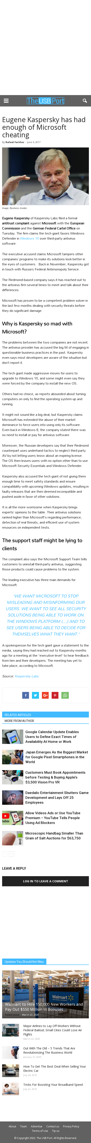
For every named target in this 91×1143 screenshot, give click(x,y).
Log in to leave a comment (45, 881)
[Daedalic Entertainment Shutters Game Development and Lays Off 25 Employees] (12, 797)
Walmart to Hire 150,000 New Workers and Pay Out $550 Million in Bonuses (44, 1007)
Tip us (55, 1131)
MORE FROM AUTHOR (19, 721)
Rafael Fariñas (15, 142)
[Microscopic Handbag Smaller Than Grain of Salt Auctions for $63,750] (12, 838)
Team (23, 1126)
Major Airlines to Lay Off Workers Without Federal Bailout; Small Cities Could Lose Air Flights (52, 1030)
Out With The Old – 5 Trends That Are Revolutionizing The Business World (49, 1050)
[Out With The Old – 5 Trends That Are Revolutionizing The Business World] (10, 1052)
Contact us (52, 1126)
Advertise (36, 1126)
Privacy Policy (71, 1126)
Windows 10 (29, 238)
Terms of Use (40, 1131)
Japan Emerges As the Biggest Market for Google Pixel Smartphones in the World (56, 757)
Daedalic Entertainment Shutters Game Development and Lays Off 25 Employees (57, 798)
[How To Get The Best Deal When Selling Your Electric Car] (10, 1070)
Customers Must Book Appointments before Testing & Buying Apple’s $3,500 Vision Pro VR (55, 777)
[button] (85, 100)
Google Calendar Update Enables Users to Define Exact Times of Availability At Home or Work (52, 737)
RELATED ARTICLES (18, 715)
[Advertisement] (45, 47)
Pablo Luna (12, 1014)
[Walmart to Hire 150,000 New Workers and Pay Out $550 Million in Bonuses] (45, 994)
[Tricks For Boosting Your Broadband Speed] (10, 1089)
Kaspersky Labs (27, 675)
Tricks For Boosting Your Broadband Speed (53, 1085)
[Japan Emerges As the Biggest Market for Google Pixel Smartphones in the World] (12, 757)
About (12, 1126)
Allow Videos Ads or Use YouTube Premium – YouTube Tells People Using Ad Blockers (52, 818)
